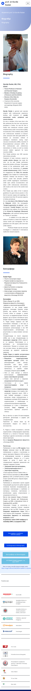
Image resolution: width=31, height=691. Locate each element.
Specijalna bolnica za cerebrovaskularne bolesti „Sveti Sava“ (21, 610)
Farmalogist (19, 631)
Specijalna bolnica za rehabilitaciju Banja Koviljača (21, 602)
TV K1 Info (13, 646)
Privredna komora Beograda (18, 654)
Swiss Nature (14, 671)
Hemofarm (19, 625)
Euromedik (18, 594)
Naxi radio (13, 684)
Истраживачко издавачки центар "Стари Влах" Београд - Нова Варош (19, 663)
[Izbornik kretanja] (28, 3)
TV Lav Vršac (14, 678)
